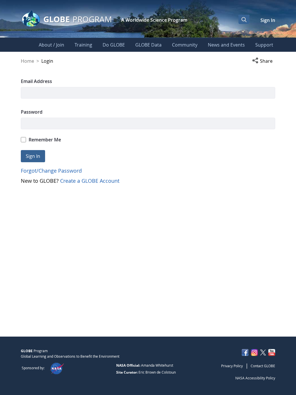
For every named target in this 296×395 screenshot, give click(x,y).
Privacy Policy (232, 365)
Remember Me (45, 139)
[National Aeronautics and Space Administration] (57, 368)
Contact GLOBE (263, 365)
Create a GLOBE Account (89, 180)
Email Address (36, 81)
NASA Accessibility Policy (255, 378)
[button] (263, 61)
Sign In (267, 20)
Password (31, 112)
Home (27, 61)
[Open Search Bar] (243, 19)
